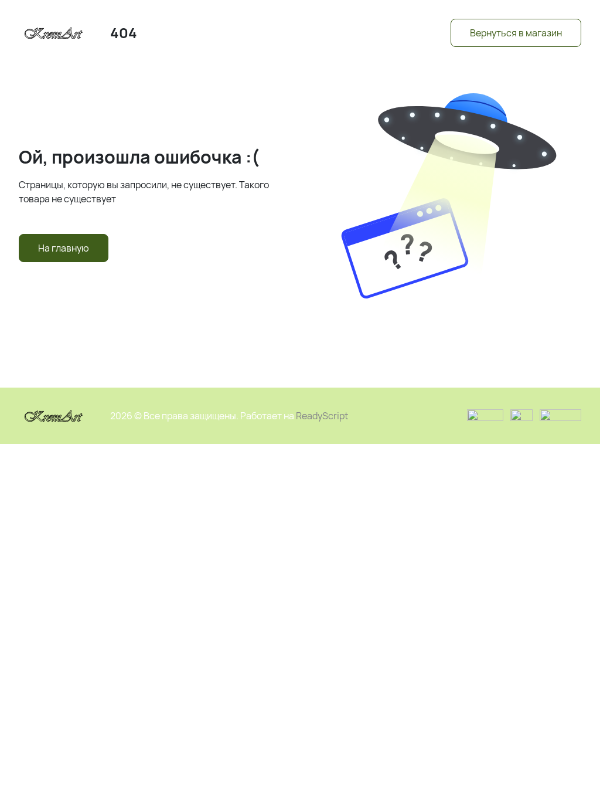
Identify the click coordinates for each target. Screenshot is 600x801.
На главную (63, 248)
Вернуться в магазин (516, 32)
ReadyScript (322, 415)
